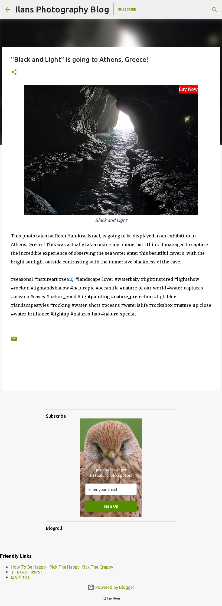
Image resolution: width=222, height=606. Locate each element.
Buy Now (188, 89)
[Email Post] (14, 341)
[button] (14, 72)
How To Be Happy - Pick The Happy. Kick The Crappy (62, 567)
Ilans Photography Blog (62, 9)
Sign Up (111, 506)
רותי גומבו (20, 577)
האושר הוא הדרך (26, 571)
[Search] (214, 9)
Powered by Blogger (114, 587)
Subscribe (127, 9)
